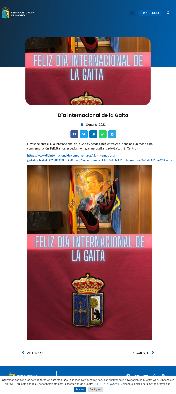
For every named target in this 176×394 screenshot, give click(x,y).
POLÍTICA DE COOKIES (107, 383)
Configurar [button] (95, 389)
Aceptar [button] (80, 389)
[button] (132, 13)
